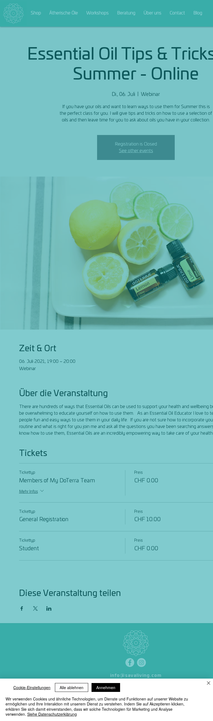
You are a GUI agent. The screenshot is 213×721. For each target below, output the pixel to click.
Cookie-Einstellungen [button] (31, 687)
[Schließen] (208, 683)
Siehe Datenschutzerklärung (52, 714)
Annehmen (105, 687)
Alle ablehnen (71, 687)
